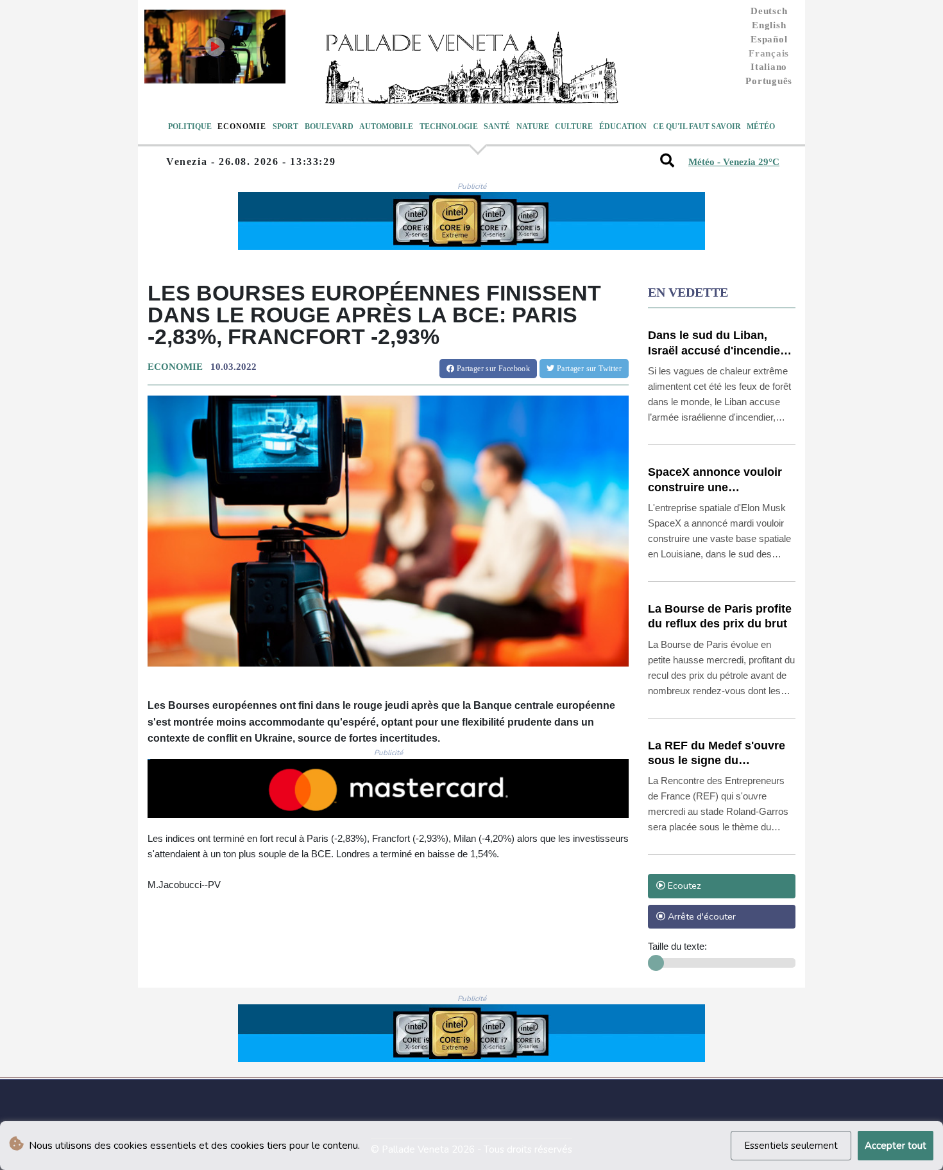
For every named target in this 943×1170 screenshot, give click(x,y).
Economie (241, 126)
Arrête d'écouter (700, 916)
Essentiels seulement (791, 1145)
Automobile (386, 126)
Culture (574, 126)
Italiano (769, 67)
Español (769, 39)
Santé (497, 126)
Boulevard (329, 126)
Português (768, 81)
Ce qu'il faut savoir (697, 126)
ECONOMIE (175, 367)
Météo (761, 126)
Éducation (623, 126)
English (769, 25)
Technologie (449, 126)
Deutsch (769, 11)
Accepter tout (895, 1145)
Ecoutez (683, 885)
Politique (190, 126)
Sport (285, 126)
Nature (532, 126)
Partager (492, 368)
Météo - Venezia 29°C (733, 162)
